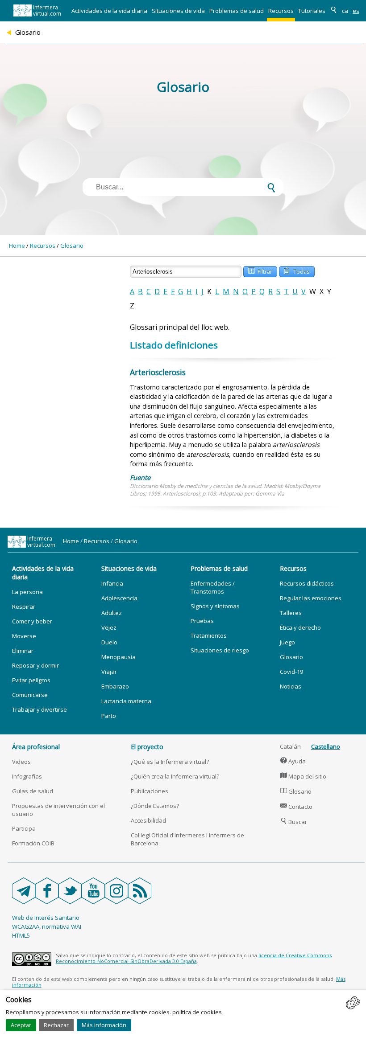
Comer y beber (32, 621)
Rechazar (56, 1025)
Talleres (291, 613)
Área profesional (36, 746)
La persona (27, 592)
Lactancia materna (126, 701)
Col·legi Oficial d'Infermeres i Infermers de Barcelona (187, 839)
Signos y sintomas (215, 606)
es (356, 11)
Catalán (290, 746)
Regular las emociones (310, 598)
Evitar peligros (31, 680)
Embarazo (115, 686)
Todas (296, 270)
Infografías (27, 776)
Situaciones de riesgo (220, 650)
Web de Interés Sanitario (45, 918)
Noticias (290, 686)
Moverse (24, 636)
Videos (21, 762)
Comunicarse (30, 695)
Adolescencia (119, 598)
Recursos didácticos (307, 583)
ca (345, 11)
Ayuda (293, 761)
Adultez (111, 613)
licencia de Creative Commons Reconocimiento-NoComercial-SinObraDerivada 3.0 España (194, 958)
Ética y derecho (300, 627)
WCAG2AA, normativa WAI (46, 926)
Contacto (296, 807)
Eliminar (22, 651)
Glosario (71, 246)
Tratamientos (209, 635)
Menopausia (118, 657)
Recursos (281, 11)
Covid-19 (291, 672)
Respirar (23, 607)
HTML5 (21, 935)
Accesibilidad (148, 820)
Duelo (109, 642)
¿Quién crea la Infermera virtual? (175, 776)
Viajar (109, 672)
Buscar (294, 822)
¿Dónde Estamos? (155, 806)
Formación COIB (33, 843)
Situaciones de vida (178, 11)
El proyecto (147, 746)
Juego (287, 642)
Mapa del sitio (303, 776)
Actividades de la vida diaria (109, 11)
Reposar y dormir (35, 665)
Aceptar (21, 1025)
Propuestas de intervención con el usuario (58, 810)
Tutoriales (311, 11)
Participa (24, 828)
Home (17, 246)
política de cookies (197, 1012)
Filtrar (260, 270)
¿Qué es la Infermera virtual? (170, 762)
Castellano (325, 746)
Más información (104, 1025)
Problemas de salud (236, 11)
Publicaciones (149, 791)
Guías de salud (32, 791)
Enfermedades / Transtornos (213, 587)
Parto (108, 716)
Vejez (108, 627)
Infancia (112, 583)
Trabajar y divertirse (39, 709)
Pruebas (202, 621)
